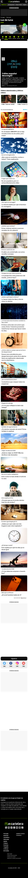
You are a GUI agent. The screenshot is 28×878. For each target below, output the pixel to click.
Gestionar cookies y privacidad (14, 858)
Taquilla (5, 847)
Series (5, 841)
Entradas (6, 851)
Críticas (5, 849)
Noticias (5, 835)
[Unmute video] (14, 64)
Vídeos (5, 843)
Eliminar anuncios (14, 7)
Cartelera (6, 837)
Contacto (18, 835)
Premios (5, 845)
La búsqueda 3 (11, 4)
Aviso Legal (9, 853)
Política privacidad (12, 855)
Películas (8, 17)
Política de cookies (11, 856)
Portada (3, 17)
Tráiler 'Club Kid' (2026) (7, 104)
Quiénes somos (20, 833)
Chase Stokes (18, 4)
